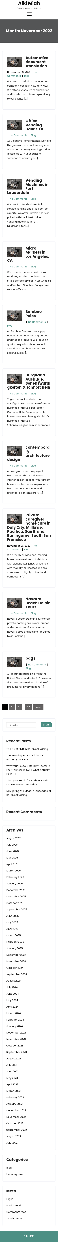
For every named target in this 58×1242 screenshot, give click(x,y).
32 (28, 707)
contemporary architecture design (28, 453)
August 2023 (13, 1058)
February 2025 (15, 942)
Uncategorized (15, 1174)
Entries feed (13, 1205)
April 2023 (12, 1084)
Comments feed (16, 1212)
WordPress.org (15, 1218)
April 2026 (12, 864)
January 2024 (14, 1026)
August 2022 (13, 1136)
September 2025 (16, 909)
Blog (26, 76)
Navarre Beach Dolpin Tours (38, 603)
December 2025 (16, 890)
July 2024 (12, 987)
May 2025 (12, 922)
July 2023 (11, 1065)
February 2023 (15, 1097)
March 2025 (13, 935)
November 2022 (16, 1117)
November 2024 (16, 961)
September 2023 (16, 1052)
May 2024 (12, 1000)
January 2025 (14, 948)
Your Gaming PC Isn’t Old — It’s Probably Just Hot (24, 757)
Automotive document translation (37, 62)
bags (30, 658)
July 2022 (11, 1143)
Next (38, 707)
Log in (9, 1199)
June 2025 (12, 916)
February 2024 (15, 1019)
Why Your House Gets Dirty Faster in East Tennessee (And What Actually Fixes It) (28, 770)
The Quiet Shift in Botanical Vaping (27, 749)
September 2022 (16, 1130)
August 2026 (13, 838)
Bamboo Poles (34, 313)
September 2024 (16, 974)
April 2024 (12, 1007)
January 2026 (14, 883)
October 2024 (15, 968)
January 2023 (14, 1104)
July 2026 (12, 844)
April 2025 (12, 929)
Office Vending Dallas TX (34, 125)
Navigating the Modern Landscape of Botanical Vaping (28, 793)
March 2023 (13, 1091)
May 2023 (12, 1078)
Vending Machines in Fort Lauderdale (28, 186)
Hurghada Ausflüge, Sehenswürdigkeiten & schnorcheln (28, 381)
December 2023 (16, 1032)
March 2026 (13, 870)
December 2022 (16, 1110)
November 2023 (16, 1039)
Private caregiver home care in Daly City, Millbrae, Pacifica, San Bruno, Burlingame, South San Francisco (29, 527)
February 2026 (15, 877)
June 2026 (12, 851)
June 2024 (12, 994)
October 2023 (14, 1045)
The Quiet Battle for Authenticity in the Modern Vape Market (27, 782)
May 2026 (12, 857)
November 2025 (16, 896)
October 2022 (14, 1123)
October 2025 (14, 903)
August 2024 (13, 981)
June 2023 (12, 1071)
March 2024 (13, 1013)
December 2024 (16, 955)
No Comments (18, 135)
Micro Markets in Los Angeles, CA (28, 254)
